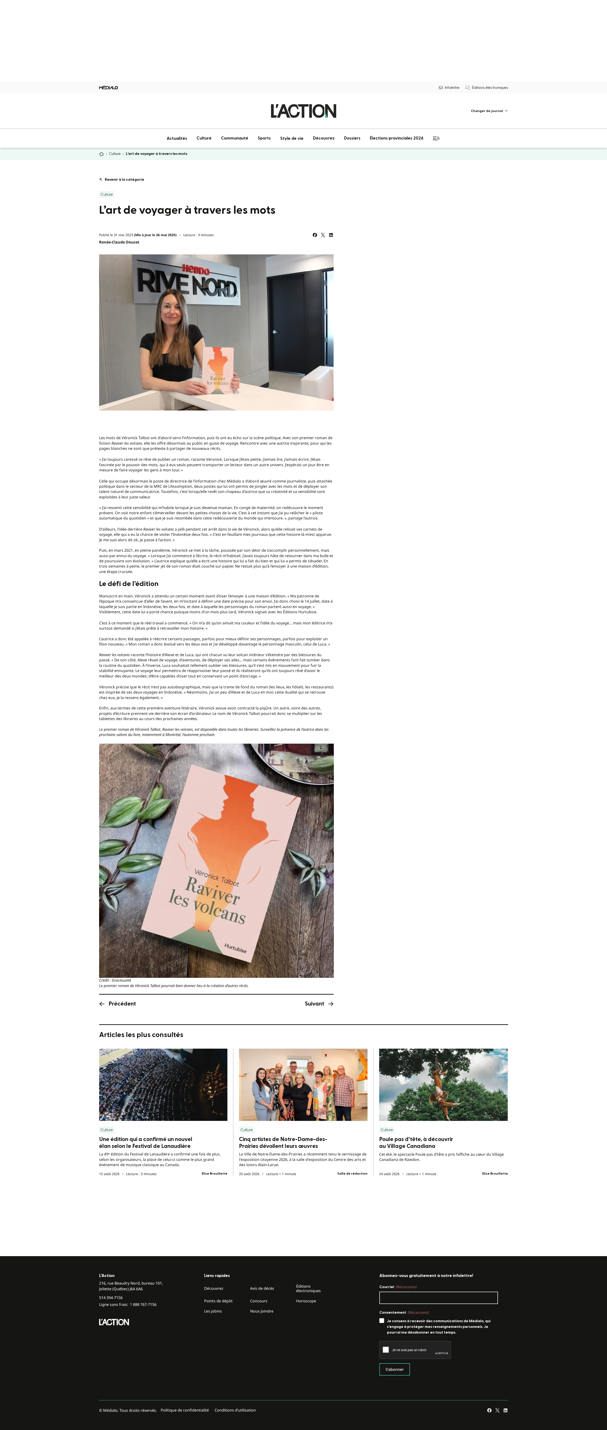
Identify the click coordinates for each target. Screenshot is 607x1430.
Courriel (397, 1287)
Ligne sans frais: (127, 1304)
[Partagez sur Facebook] (314, 235)
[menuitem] (489, 111)
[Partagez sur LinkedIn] (331, 235)
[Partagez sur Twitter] (323, 235)
